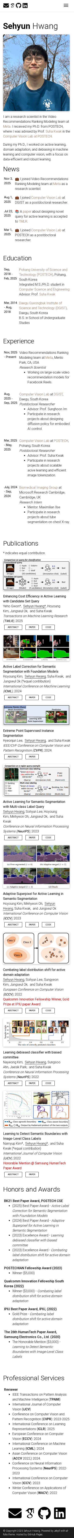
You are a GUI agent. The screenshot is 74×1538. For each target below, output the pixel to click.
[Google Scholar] (12, 5)
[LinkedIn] (25, 5)
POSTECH (61, 441)
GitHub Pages (35, 1534)
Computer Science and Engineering (44, 289)
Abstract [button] (13, 627)
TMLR (23, 221)
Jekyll (57, 1530)
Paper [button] (32, 627)
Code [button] (48, 627)
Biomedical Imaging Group (38, 487)
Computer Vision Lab (46, 198)
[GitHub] (18, 5)
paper (27, 211)
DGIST (58, 394)
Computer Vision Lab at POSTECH (27, 136)
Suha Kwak (54, 131)
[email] (6, 5)
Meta (6, 126)
